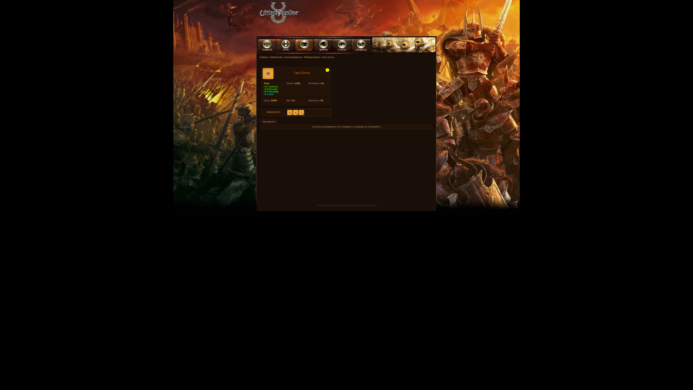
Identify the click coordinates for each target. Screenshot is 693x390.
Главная (264, 57)
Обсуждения (268, 121)
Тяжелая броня (312, 57)
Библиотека (276, 57)
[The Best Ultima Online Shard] (278, 14)
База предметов (293, 57)
